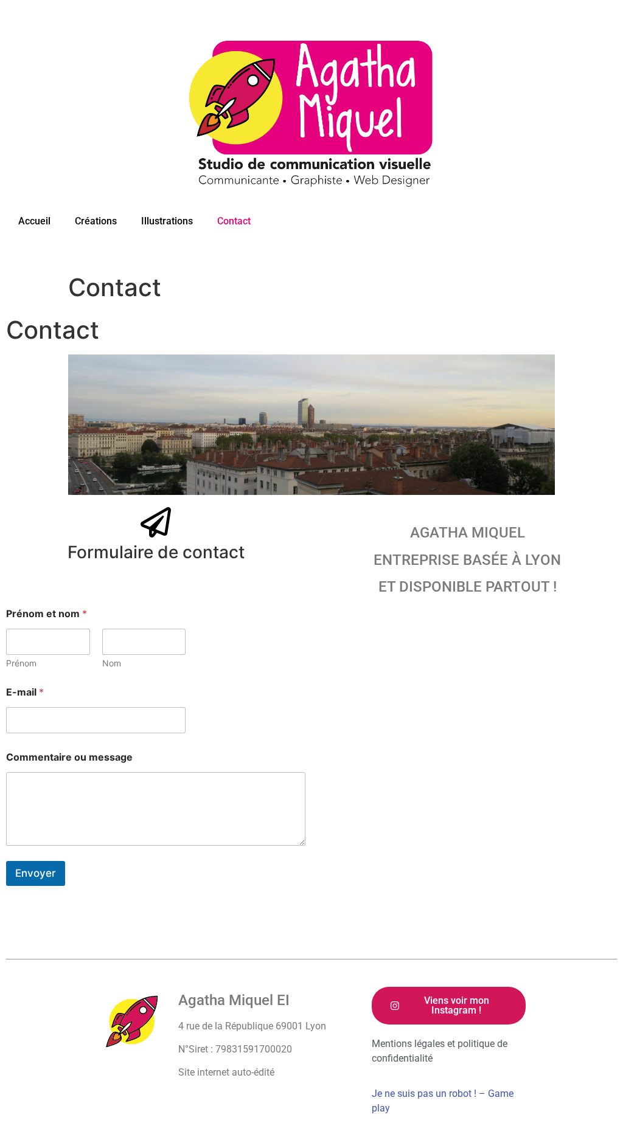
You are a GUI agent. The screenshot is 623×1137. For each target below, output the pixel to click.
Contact (234, 221)
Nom (111, 663)
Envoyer (35, 873)
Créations (96, 221)
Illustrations (167, 221)
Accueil (34, 221)
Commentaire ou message (69, 757)
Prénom (21, 663)
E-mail (25, 692)
